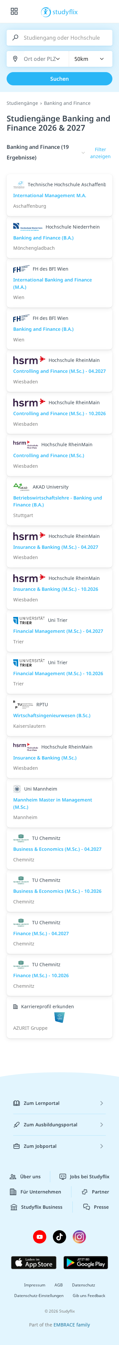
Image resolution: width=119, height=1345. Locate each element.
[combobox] (40, 59)
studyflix (65, 11)
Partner (100, 1192)
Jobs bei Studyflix (89, 1176)
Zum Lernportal (42, 1103)
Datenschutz (83, 1285)
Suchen (59, 78)
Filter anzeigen (100, 153)
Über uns (30, 1176)
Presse (101, 1207)
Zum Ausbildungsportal (50, 1124)
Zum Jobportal (40, 1146)
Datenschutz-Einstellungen (38, 1295)
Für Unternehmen (40, 1192)
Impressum (34, 1285)
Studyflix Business (41, 1207)
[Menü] (14, 11)
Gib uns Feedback (89, 1295)
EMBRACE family (72, 1325)
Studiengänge (22, 103)
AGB (59, 1285)
